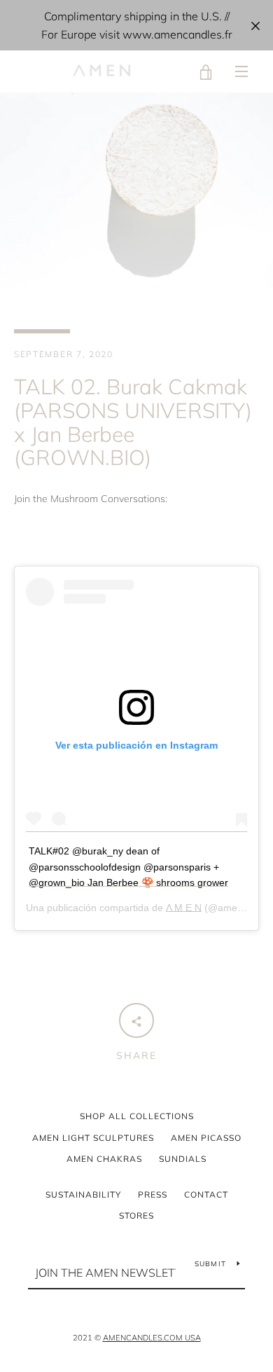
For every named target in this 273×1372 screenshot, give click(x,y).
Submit (211, 1263)
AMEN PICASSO (206, 1137)
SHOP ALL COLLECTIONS (137, 1116)
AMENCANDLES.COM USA (152, 1338)
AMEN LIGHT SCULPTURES (93, 1137)
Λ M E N (184, 907)
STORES (136, 1215)
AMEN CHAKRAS (104, 1158)
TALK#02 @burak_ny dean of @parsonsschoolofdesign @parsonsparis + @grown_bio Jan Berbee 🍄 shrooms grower (128, 867)
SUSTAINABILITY (83, 1194)
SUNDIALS (182, 1158)
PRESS (152, 1194)
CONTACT (206, 1194)
